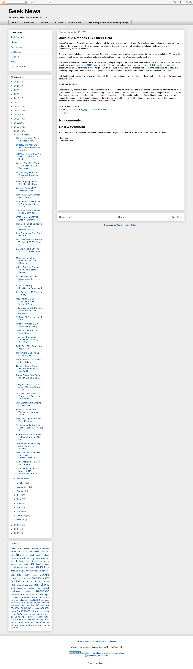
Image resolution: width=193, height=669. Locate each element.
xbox (40, 625)
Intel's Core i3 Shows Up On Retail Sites (28, 354)
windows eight (22, 622)
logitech (45, 588)
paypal (36, 602)
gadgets (45, 571)
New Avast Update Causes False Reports (28, 419)
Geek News (24, 11)
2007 (17, 529)
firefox (22, 570)
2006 (17, 533)
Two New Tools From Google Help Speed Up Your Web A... (28, 396)
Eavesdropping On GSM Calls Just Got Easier (27, 182)
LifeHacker (16, 52)
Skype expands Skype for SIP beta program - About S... (29, 428)
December (22, 134)
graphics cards (40, 578)
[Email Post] (65, 113)
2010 (17, 127)
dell (32, 563)
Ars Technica (17, 47)
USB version (124, 68)
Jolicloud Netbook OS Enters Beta (26, 331)
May (19, 503)
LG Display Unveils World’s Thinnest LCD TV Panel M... (29, 242)
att (23, 558)
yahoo (46, 625)
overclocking (15, 603)
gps (29, 578)
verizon (14, 619)
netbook (106, 110)
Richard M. (74, 110)
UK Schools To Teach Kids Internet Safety (28, 360)
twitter (46, 617)
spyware (46, 614)
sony (19, 614)
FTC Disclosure (82, 642)
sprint (39, 614)
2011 (16, 123)
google (44, 574)
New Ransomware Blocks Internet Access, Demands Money (28, 455)
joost (25, 588)
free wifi (29, 571)
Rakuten (15, 57)
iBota (13, 62)
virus (21, 619)
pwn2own (44, 605)
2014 (17, 110)
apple (15, 555)
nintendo (14, 600)
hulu (47, 581)
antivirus (45, 551)
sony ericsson (29, 614)
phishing (45, 602)
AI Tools (58, 22)
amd (25, 551)
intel (13, 584)
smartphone (23, 611)
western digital (39, 619)
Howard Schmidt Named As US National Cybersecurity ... (29, 226)
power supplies (27, 605)
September (22, 487)
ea (12, 567)
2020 (17, 94)
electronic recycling (27, 567)
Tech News (112, 642)
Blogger (101, 663)
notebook (29, 600)
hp (44, 581)
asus (16, 558)
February (21, 515)
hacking (15, 581)
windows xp (31, 625)
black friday (40, 558)
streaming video (19, 617)
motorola (30, 594)
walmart (27, 620)
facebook (40, 566)
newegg (46, 597)
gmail (35, 575)
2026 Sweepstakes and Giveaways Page (107, 22)
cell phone (19, 561)
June (19, 499)
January (21, 519)
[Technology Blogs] (115, 653)
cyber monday (22, 564)
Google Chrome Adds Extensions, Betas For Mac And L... (27, 368)
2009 (17, 131)
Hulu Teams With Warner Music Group (28, 196)
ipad (36, 584)
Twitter (44, 22)
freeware (37, 571)
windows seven (40, 622)
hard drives (26, 581)
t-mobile (32, 617)
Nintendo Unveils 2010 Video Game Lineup (27, 325)
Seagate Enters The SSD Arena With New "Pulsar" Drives (29, 387)
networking (36, 597)
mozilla (39, 594)
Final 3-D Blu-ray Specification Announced (29, 286)
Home (15, 22)
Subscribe (29, 22)
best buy (30, 558)
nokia (21, 600)
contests (38, 561)
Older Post (176, 217)
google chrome (18, 578)
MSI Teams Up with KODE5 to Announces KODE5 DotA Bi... (29, 204)
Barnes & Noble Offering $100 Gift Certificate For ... (28, 251)
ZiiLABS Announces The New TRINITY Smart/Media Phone (27, 471)
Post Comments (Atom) (126, 225)
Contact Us (75, 22)
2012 (17, 119)
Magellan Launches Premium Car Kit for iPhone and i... (26, 260)
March (20, 511)
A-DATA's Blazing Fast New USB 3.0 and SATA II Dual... (29, 156)
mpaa (47, 595)
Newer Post (65, 217)
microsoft (42, 591)
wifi (48, 620)
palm (29, 602)
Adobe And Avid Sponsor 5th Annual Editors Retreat (28, 269)
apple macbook (27, 555)
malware (15, 591)
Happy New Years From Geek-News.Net (27, 139)
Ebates (14, 42)
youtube (15, 627)
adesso (27, 548)
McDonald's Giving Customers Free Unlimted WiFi (25, 301)
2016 (17, 102)
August (20, 491)
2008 (17, 525)
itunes (19, 588)
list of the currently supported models (104, 95)
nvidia (36, 599)
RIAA (13, 548)
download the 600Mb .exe (86, 65)
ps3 (37, 605)
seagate (35, 608)
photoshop (15, 605)
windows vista (17, 625)
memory (28, 592)
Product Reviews (98, 642)
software (35, 611)
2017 (17, 98)
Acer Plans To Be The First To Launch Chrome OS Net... (29, 437)
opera (47, 600)
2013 (17, 114)
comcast (29, 561)
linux (100, 110)
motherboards (17, 594)
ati (20, 558)
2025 (17, 82)
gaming (16, 574)
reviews (15, 608)
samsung (26, 608)
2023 (17, 90)
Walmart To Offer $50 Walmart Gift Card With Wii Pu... (28, 412)
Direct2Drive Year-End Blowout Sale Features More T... (28, 147)
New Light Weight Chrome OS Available (28, 404)
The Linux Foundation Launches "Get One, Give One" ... (27, 339)
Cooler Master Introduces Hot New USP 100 (28, 211)
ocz (42, 600)
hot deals (37, 581)
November (22, 478)
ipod (13, 588)
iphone (44, 584)
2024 (17, 86)
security (44, 608)
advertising (44, 548)
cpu (44, 561)
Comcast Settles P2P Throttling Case (26, 189)
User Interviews (18, 66)
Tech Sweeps (17, 37)
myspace (15, 597)
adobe (35, 548)
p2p (23, 602)
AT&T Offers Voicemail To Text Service (28, 463)
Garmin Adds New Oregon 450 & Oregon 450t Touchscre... (28, 165)
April (19, 507)
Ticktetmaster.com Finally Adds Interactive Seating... (28, 446)
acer (19, 548)
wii (12, 622)
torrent (107, 65)
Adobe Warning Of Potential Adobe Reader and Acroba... (29, 310)
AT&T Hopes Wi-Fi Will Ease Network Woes (27, 218)
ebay (16, 567)
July (19, 495)
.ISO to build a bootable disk (161, 65)
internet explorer (25, 585)
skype (13, 611)
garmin (27, 575)
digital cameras (42, 564)
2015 (17, 106)
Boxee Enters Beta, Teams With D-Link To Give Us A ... (29, 378)
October (21, 483)
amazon (15, 551)
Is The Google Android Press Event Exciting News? (27, 175)
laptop (31, 588)
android (34, 551)
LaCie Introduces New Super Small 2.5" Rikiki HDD (28, 279)
